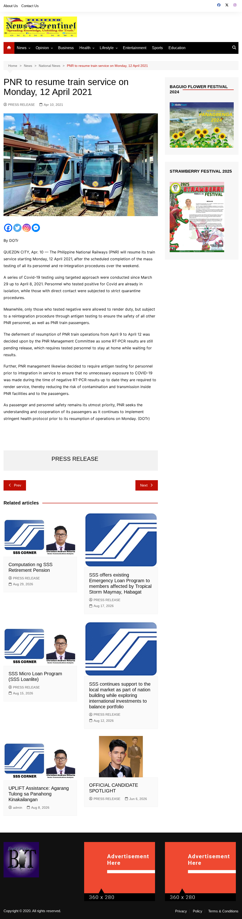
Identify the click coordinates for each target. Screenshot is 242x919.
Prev (17, 485)
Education (177, 48)
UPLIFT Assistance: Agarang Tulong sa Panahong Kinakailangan (39, 794)
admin (17, 807)
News (21, 48)
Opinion (42, 48)
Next (143, 485)
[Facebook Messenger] (36, 228)
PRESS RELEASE (21, 105)
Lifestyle (107, 48)
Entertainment (134, 48)
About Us (11, 6)
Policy (197, 911)
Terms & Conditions (223, 911)
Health (85, 48)
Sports (157, 48)
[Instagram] (26, 228)
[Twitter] (17, 228)
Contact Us (30, 6)
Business (66, 48)
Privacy (181, 911)
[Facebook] (8, 228)
